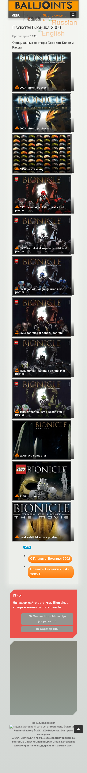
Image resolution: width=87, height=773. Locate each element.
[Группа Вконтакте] (37, 19)
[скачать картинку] (17, 87)
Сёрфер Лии (48, 629)
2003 (27, 547)
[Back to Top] (78, 729)
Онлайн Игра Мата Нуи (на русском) (49, 619)
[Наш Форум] (30, 19)
